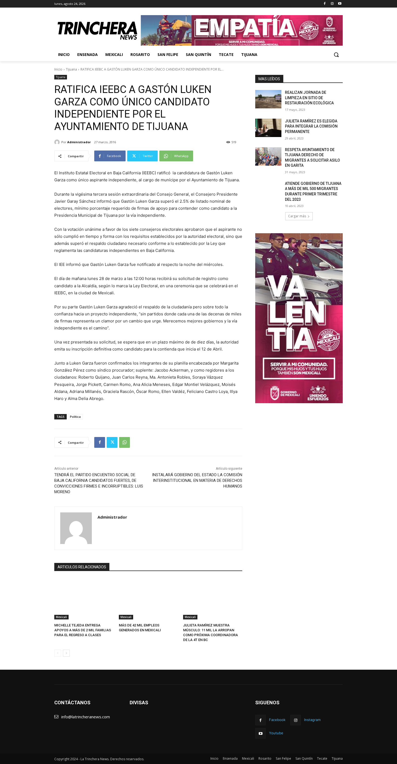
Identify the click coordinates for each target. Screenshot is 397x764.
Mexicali (61, 617)
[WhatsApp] (124, 442)
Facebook (277, 720)
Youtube (276, 733)
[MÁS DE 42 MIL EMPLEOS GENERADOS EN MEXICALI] (148, 598)
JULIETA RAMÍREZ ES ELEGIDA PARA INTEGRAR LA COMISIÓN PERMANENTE (311, 126)
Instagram (312, 720)
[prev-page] (57, 653)
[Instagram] (332, 4)
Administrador (79, 142)
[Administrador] (57, 142)
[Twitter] (112, 442)
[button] (336, 54)
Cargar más (297, 216)
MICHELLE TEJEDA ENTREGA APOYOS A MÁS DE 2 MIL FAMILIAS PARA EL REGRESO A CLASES (82, 630)
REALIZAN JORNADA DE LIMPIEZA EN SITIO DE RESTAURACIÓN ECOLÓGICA (309, 97)
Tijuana (71, 69)
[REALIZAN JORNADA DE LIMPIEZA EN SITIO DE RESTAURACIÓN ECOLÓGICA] (268, 99)
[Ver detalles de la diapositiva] (242, 30)
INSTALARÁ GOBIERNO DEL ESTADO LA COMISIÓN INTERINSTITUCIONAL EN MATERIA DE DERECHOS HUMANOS (197, 480)
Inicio (58, 69)
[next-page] (66, 653)
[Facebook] (325, 4)
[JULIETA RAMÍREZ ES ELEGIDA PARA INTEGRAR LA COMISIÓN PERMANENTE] (268, 128)
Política (75, 417)
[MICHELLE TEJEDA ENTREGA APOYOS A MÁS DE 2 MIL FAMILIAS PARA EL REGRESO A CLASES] (83, 598)
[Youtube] (340, 4)
